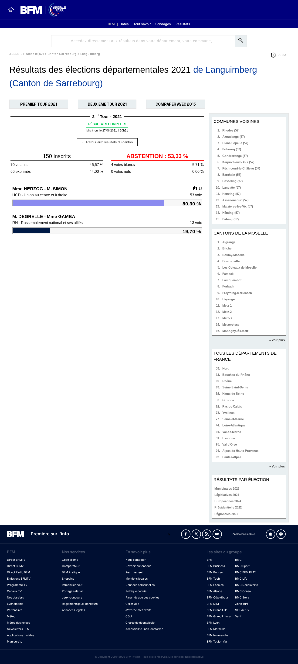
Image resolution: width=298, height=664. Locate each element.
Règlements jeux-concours (80, 603)
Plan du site (14, 641)
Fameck (228, 274)
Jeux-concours (72, 597)
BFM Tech (213, 578)
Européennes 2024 (227, 501)
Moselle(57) (35, 53)
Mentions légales (136, 578)
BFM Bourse (215, 572)
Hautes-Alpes (231, 457)
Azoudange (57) (233, 136)
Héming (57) (231, 212)
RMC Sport (242, 566)
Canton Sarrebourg (62, 53)
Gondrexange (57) (235, 156)
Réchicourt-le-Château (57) (241, 168)
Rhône (227, 381)
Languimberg (90, 53)
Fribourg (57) (231, 149)
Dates (124, 24)
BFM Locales (215, 585)
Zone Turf (241, 603)
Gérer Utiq (132, 603)
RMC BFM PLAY (245, 572)
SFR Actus (242, 610)
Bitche (226, 248)
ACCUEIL (15, 53)
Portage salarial (72, 591)
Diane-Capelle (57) (235, 143)
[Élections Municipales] (40, 10)
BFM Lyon (213, 622)
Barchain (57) (231, 174)
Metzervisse (230, 324)
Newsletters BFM (18, 629)
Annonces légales (73, 610)
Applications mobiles (20, 635)
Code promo (70, 559)
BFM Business (216, 566)
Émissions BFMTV (18, 578)
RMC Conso (243, 591)
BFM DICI (213, 603)
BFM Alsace (214, 591)
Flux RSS (206, 534)
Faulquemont (231, 280)
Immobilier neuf (72, 585)
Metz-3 (227, 318)
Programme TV (17, 585)
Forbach (228, 286)
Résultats (183, 24)
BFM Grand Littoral (219, 616)
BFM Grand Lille (217, 610)
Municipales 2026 (226, 488)
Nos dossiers (15, 597)
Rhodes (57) (230, 130)
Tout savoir (142, 24)
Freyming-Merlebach (237, 293)
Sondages (163, 24)
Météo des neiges (18, 622)
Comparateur (71, 566)
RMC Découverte (246, 585)
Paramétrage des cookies (142, 597)
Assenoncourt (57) (235, 200)
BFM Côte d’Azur (217, 597)
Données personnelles (140, 585)
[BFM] (11, 9)
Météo (11, 616)
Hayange (228, 299)
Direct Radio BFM (18, 572)
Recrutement (134, 572)
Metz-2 (227, 312)
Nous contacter (135, 559)
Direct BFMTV (16, 559)
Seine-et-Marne (233, 419)
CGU (128, 616)
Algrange (228, 242)
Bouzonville (231, 261)
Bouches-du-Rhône (236, 375)
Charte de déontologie (140, 622)
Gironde (228, 400)
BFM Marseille (216, 629)
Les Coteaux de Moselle (239, 267)
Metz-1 (227, 305)
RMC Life (241, 578)
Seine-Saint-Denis (235, 387)
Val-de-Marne (231, 432)
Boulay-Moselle (233, 255)
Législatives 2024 (226, 495)
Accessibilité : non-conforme (144, 629)
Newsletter (217, 534)
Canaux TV (14, 591)
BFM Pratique (71, 572)
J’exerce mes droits (138, 610)
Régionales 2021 (226, 514)
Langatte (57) (231, 187)
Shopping (68, 578)
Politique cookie (135, 591)
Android (281, 534)
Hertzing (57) (231, 194)
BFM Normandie (217, 635)
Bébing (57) (230, 219)
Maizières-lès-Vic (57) (237, 206)
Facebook (185, 534)
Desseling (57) (232, 181)
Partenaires (14, 610)
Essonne (228, 438)
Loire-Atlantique (233, 425)
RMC (238, 559)
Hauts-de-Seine (233, 393)
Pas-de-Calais (232, 406)
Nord (225, 368)
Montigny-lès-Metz (235, 331)
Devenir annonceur (138, 566)
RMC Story (242, 597)
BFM (111, 24)
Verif (238, 616)
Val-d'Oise (229, 444)
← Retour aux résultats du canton (107, 142)
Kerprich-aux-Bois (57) (238, 162)
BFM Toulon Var (217, 641)
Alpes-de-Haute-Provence (240, 451)
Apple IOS (270, 534)
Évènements (15, 603)
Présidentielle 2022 (228, 507)
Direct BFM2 (15, 566)
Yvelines (228, 413)
